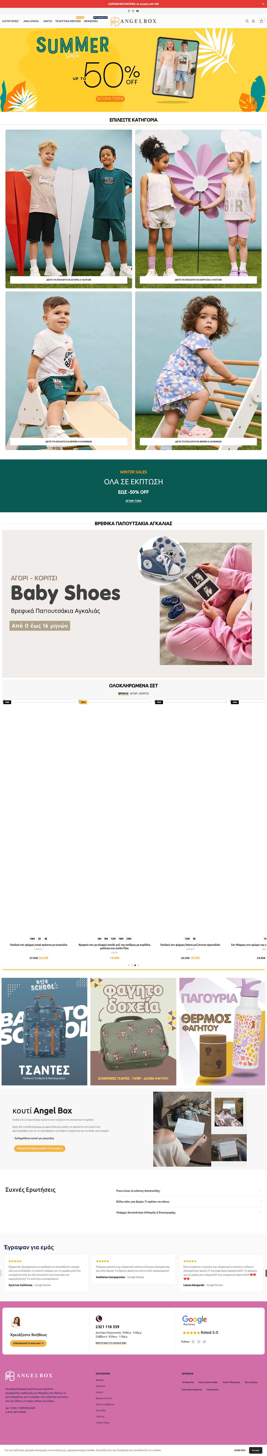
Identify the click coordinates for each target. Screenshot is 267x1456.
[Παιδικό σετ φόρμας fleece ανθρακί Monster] (228, 744)
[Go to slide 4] (138, 965)
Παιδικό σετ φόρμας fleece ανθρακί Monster (228, 801)
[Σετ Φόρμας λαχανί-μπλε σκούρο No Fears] (152, 735)
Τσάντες (100, 1416)
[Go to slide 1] (129, 965)
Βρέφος (100, 1380)
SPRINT (228, 805)
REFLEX (76, 949)
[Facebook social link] (129, 11)
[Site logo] (133, 20)
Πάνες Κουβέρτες (105, 1404)
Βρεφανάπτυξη (104, 1398)
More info (240, 1450)
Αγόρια (99, 1392)
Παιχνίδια (101, 1410)
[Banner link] (68, 209)
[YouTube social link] (137, 11)
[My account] (253, 21)
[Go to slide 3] (135, 965)
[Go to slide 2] (132, 965)
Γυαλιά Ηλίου (102, 1422)
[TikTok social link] (204, 1341)
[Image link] (194, 1320)
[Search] (247, 21)
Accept (255, 1450)
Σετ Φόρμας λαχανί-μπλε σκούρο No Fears (152, 783)
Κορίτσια (100, 1386)
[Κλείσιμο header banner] (263, 4)
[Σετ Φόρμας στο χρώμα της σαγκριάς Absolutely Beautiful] (76, 816)
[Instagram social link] (133, 11)
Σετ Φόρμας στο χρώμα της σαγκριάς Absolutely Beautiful (76, 944)
